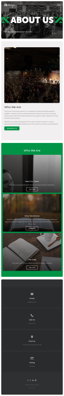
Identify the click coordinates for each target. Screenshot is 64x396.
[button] (58, 4)
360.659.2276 (32, 323)
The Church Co (32, 387)
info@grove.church (32, 302)
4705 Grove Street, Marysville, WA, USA (32, 344)
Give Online (32, 366)
